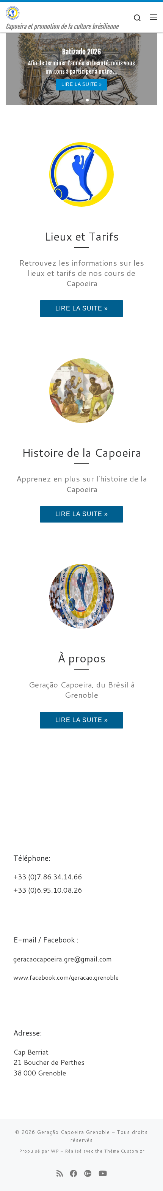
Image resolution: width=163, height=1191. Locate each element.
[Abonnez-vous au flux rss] (59, 1173)
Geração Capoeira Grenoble (73, 1132)
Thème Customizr (124, 1151)
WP (55, 1151)
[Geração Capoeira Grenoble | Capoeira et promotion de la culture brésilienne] (13, 12)
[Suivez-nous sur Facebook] (73, 1173)
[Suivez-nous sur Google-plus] (88, 1173)
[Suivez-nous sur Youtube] (103, 1173)
